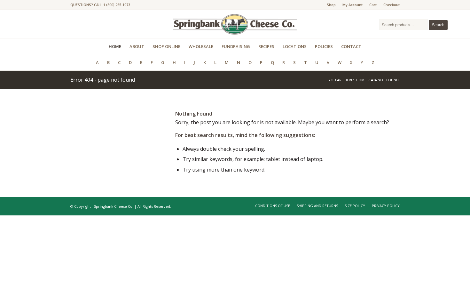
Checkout (391, 4)
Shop (331, 4)
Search (438, 25)
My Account (352, 4)
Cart (373, 4)
